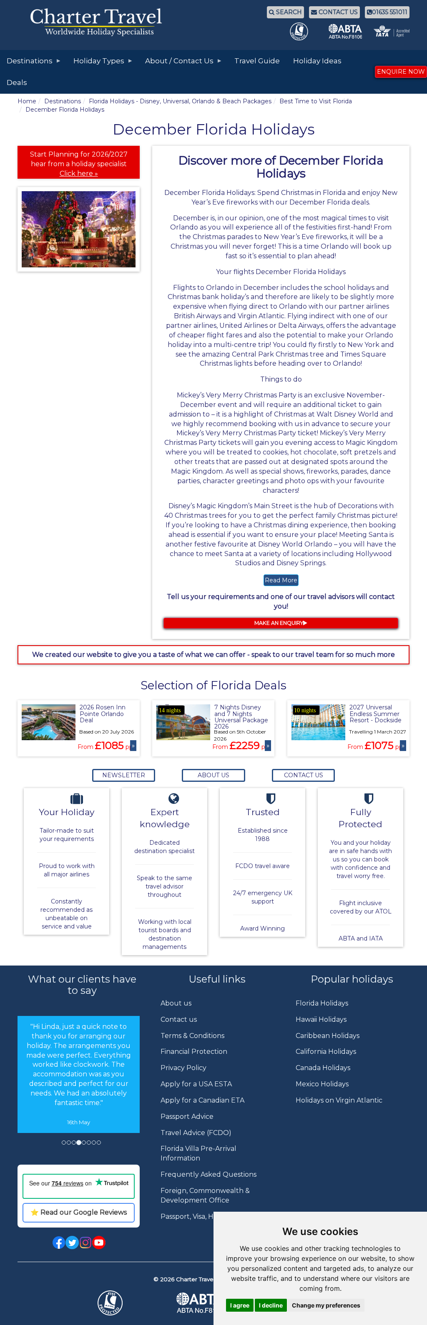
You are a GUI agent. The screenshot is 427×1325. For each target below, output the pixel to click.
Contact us (179, 1019)
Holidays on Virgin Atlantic (339, 1100)
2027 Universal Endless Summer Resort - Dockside (375, 714)
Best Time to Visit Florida (315, 101)
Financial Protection (194, 1052)
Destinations (62, 101)
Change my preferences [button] (326, 1305)
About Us (213, 775)
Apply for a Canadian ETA (202, 1100)
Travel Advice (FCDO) (196, 1133)
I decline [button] (271, 1305)
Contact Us (303, 775)
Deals (17, 82)
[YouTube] (98, 1242)
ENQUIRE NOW (401, 71)
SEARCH (288, 12)
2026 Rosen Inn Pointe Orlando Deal (103, 714)
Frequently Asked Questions (208, 1174)
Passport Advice (187, 1116)
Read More (281, 580)
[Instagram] (85, 1242)
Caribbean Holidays (327, 1036)
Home (27, 101)
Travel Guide (257, 61)
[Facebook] (58, 1242)
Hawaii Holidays (321, 1019)
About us (176, 1003)
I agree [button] (239, 1305)
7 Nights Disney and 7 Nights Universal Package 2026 (241, 717)
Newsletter (123, 775)
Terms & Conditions (192, 1036)
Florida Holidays (322, 1003)
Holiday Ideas (317, 61)
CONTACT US (337, 12)
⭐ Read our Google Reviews (78, 1212)
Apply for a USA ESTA (196, 1084)
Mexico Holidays (322, 1084)
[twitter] (72, 1242)
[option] (79, 1074)
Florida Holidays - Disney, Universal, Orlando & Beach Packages (180, 101)
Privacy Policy (183, 1068)
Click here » (79, 173)
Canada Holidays (323, 1068)
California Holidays (326, 1052)
